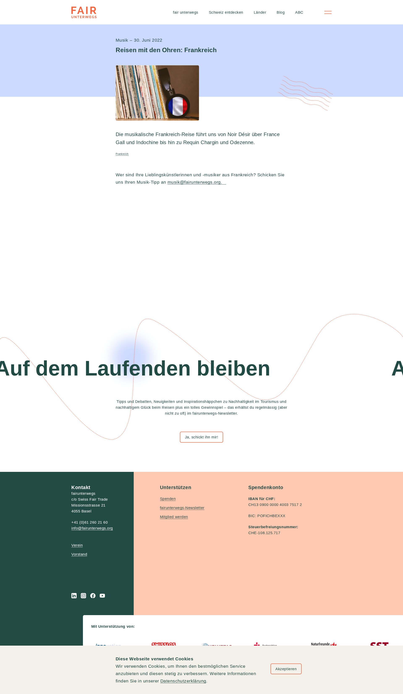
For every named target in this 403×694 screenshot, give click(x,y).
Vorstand (79, 554)
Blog (281, 12)
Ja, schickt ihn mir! (201, 437)
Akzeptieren (286, 669)
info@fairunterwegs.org (92, 528)
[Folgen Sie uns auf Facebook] (93, 595)
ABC (299, 12)
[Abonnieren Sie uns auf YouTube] (102, 595)
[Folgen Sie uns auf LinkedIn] (74, 595)
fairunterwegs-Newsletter (182, 508)
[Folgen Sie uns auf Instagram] (83, 595)
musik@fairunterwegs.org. (196, 182)
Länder (260, 12)
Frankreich (122, 154)
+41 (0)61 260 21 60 (89, 522)
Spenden (168, 499)
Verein (77, 545)
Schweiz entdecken (226, 12)
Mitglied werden (174, 517)
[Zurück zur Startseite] (84, 12)
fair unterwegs (185, 12)
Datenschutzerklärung (183, 680)
